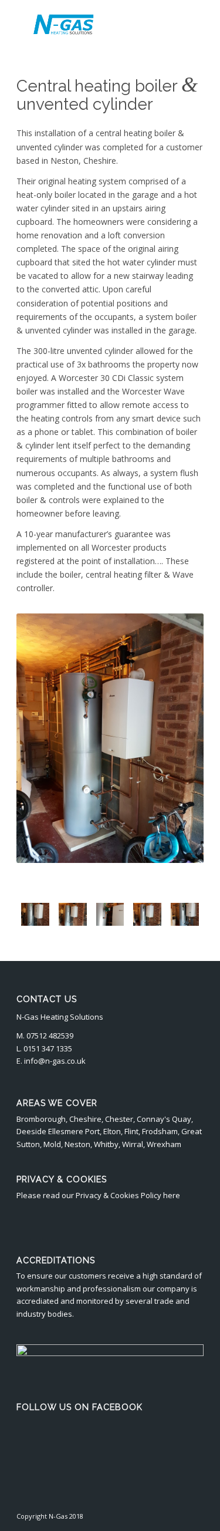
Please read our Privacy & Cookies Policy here (98, 1195)
